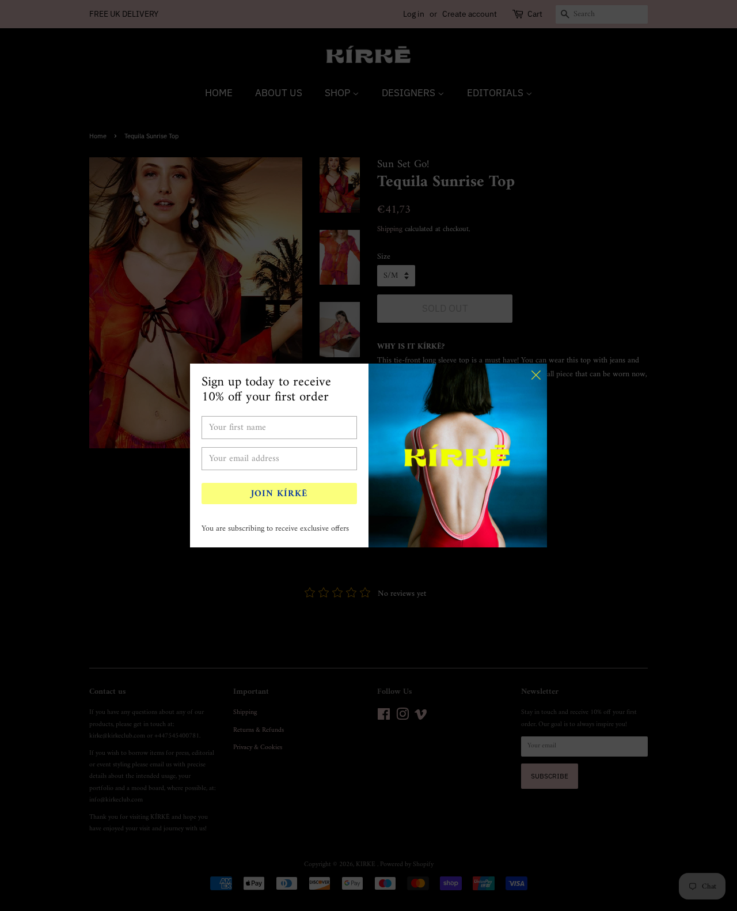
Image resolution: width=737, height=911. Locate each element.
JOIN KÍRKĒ (279, 494)
